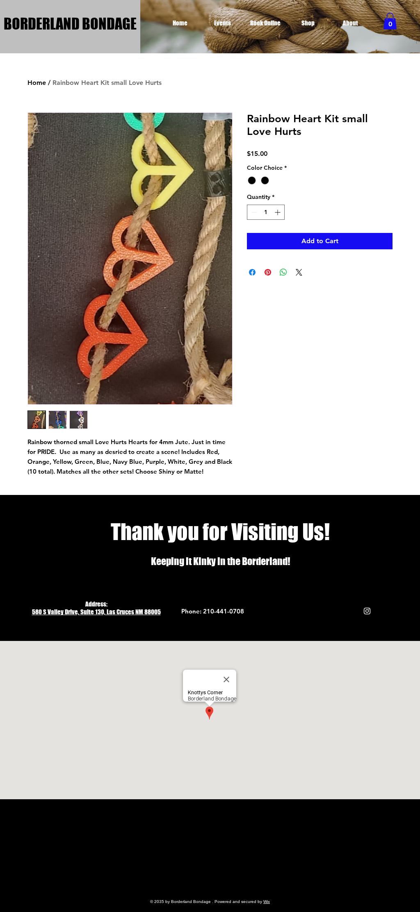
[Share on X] (299, 272)
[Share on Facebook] (252, 272)
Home (36, 83)
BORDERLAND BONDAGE (70, 24)
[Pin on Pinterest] (268, 272)
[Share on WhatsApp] (283, 272)
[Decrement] (253, 212)
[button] (390, 21)
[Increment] (278, 212)
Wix (266, 901)
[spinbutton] (265, 212)
